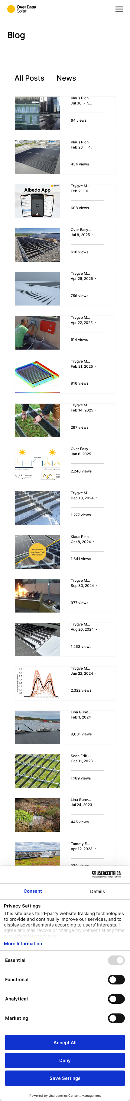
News (66, 78)
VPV (95, 78)
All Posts (29, 78)
